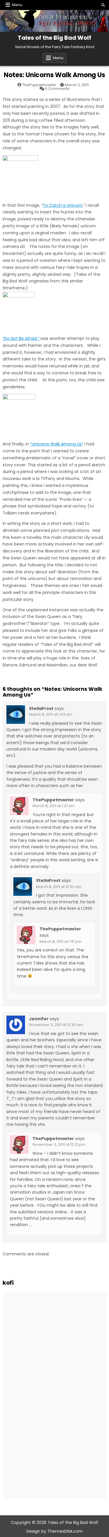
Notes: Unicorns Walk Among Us (54, 74)
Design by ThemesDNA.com (54, 1531)
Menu (17, 5)
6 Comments (57, 88)
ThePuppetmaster (39, 85)
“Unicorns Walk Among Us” (56, 444)
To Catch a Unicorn (62, 205)
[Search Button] (103, 5)
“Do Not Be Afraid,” (21, 338)
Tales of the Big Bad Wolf (54, 38)
